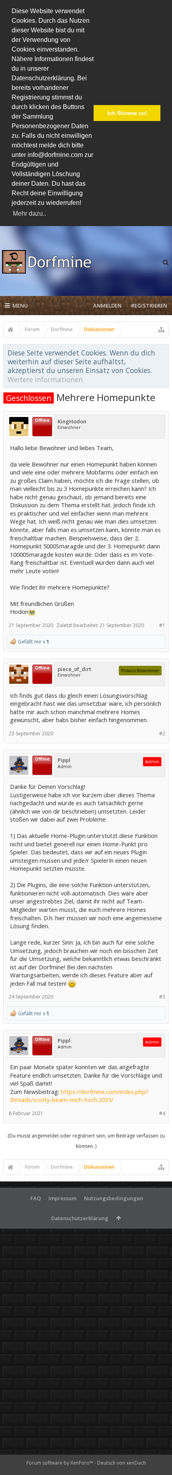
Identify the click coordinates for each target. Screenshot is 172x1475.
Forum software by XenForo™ (60, 1462)
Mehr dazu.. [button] (29, 213)
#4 (162, 1113)
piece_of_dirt (74, 669)
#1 (162, 625)
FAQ (35, 1198)
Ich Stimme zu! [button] (127, 113)
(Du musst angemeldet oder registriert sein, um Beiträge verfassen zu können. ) (86, 1140)
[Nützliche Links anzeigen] (161, 329)
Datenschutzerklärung (79, 1218)
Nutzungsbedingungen (113, 1198)
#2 (162, 734)
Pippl (64, 760)
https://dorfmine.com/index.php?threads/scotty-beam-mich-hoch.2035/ (79, 1096)
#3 (162, 997)
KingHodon (72, 421)
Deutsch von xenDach (121, 1462)
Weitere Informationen (45, 379)
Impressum (62, 1198)
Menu (20, 305)
